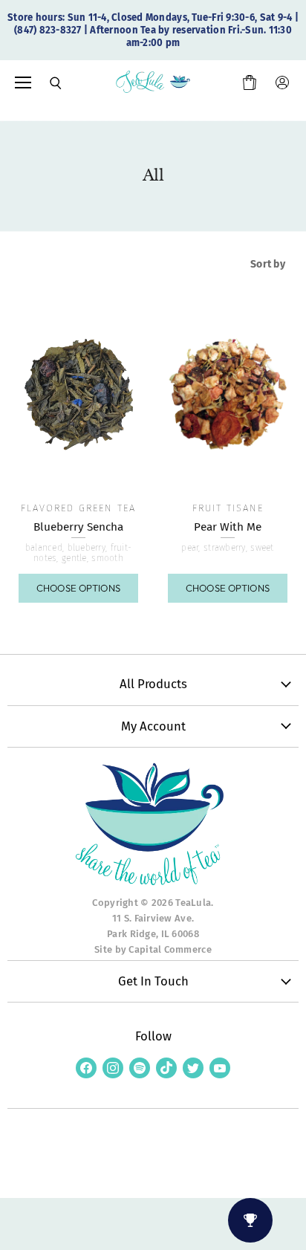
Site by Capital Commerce (153, 949)
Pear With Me (227, 527)
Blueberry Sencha (78, 527)
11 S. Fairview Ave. (153, 918)
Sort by (267, 265)
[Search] (46, 83)
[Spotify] (139, 1068)
